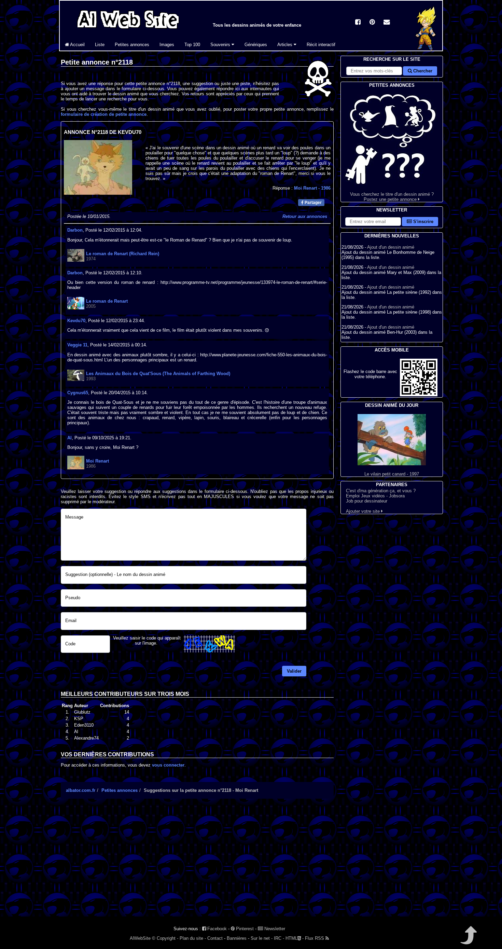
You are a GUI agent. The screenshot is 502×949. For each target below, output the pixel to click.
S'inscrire (422, 221)
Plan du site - (193, 938)
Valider (294, 671)
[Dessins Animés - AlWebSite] (426, 49)
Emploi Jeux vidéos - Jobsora (375, 495)
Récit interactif (321, 44)
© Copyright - (165, 938)
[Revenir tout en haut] (468, 940)
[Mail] (386, 22)
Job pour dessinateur (366, 501)
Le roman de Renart (107, 301)
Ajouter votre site (363, 511)
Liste (99, 44)
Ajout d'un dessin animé (390, 247)
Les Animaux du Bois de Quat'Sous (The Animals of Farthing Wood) (158, 373)
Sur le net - (262, 938)
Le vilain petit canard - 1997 (391, 474)
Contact (215, 938)
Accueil (77, 44)
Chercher (422, 70)
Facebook (216, 928)
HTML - (294, 938)
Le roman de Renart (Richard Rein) (122, 253)
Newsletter (274, 928)
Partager (313, 202)
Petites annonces (132, 44)
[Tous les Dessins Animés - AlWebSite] (128, 29)
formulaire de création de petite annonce (104, 114)
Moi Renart (312, 188)
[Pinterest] (372, 22)
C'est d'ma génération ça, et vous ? (381, 490)
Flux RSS (315, 938)
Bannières (237, 938)
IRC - (279, 938)
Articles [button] (285, 44)
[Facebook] (358, 22)
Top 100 (192, 44)
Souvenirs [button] (221, 44)
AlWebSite (140, 938)
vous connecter (168, 765)
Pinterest (244, 928)
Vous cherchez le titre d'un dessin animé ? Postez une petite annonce (392, 197)
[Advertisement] (197, 863)
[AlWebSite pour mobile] (418, 394)
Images (166, 44)
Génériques (256, 44)
